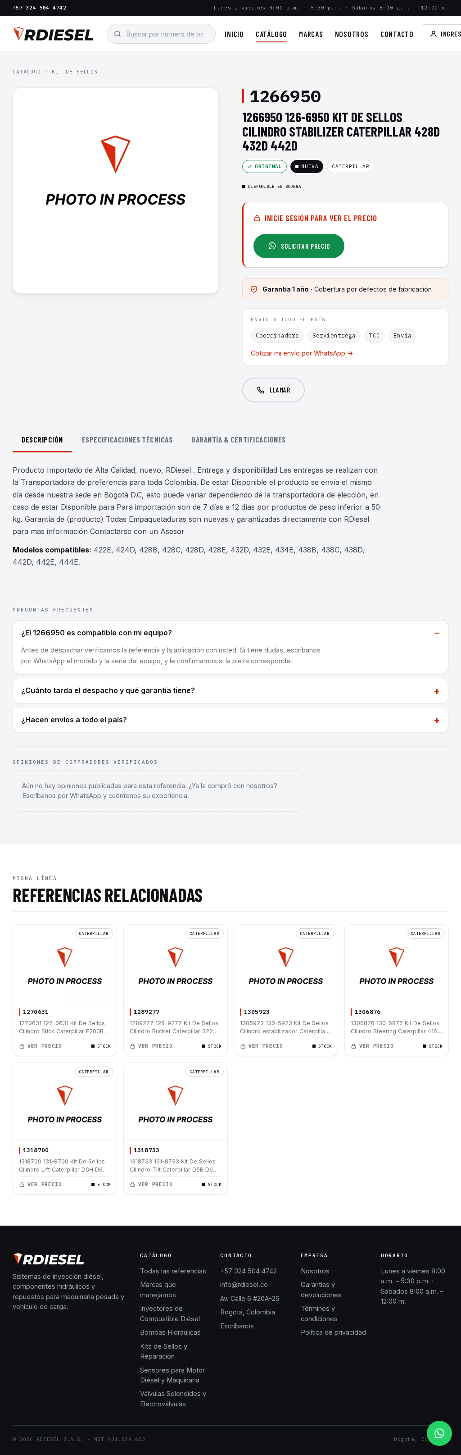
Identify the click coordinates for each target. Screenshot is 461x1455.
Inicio (234, 33)
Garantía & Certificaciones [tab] (238, 439)
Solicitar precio (305, 246)
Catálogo (271, 33)
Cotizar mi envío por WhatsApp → (302, 353)
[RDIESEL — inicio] (53, 33)
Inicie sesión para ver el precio (321, 218)
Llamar (280, 390)
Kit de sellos (75, 71)
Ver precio (44, 1046)
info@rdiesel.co (244, 1284)
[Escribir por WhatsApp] (439, 1433)
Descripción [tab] (42, 439)
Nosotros (352, 33)
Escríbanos (237, 1326)
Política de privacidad (333, 1332)
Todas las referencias (173, 1271)
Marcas (311, 33)
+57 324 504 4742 (39, 8)
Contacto (397, 33)
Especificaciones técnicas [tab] (127, 439)
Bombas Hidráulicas (170, 1332)
